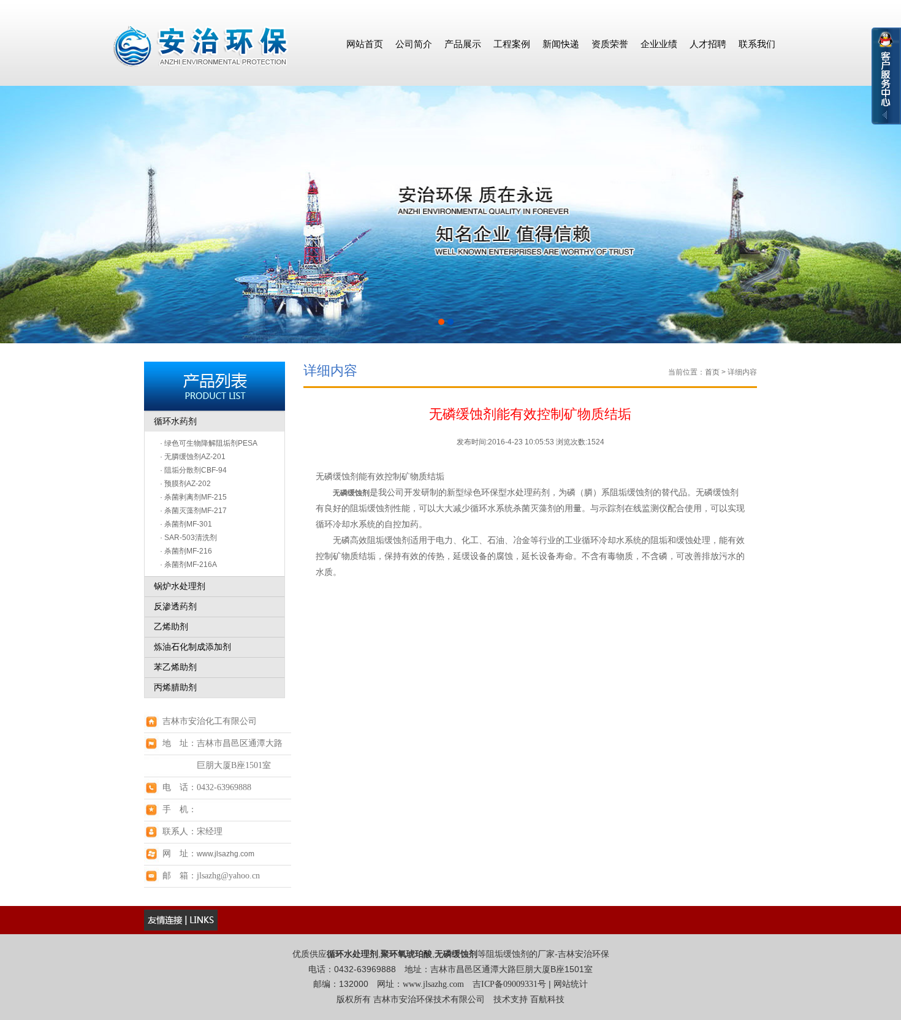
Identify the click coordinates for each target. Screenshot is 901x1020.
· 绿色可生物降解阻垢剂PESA (208, 443)
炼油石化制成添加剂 (192, 647)
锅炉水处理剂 (179, 586)
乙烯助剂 (171, 626)
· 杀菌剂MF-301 (186, 524)
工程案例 (511, 44)
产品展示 (462, 44)
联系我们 (757, 44)
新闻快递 (560, 44)
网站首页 (364, 44)
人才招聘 (708, 44)
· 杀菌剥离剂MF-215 (193, 497)
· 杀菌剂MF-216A (188, 564)
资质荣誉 (609, 44)
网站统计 (570, 984)
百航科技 (547, 999)
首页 (712, 372)
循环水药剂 (175, 421)
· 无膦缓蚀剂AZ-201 (193, 456)
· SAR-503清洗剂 (188, 537)
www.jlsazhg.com (225, 854)
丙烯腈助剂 (175, 687)
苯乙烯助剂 (175, 667)
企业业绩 (659, 44)
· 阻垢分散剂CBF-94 (193, 470)
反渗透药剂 (175, 606)
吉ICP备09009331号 (509, 984)
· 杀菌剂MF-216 (186, 551)
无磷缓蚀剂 (351, 493)
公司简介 (413, 44)
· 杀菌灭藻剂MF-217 (193, 510)
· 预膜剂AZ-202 (185, 483)
